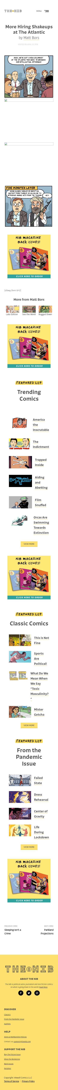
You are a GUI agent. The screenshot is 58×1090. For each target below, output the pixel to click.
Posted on (28, 44)
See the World (29, 314)
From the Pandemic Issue (29, 757)
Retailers (7, 1068)
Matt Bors (31, 38)
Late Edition (12, 314)
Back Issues (8, 1064)
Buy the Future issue (12, 1054)
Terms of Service (11, 1081)
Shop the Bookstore (12, 1059)
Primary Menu (47, 11)
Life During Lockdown (41, 832)
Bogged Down (45, 314)
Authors (7, 1024)
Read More (43, 987)
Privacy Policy (28, 1081)
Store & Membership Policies (15, 1037)
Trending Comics (29, 395)
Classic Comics (29, 623)
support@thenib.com (22, 1042)
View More (29, 544)
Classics (7, 1015)
